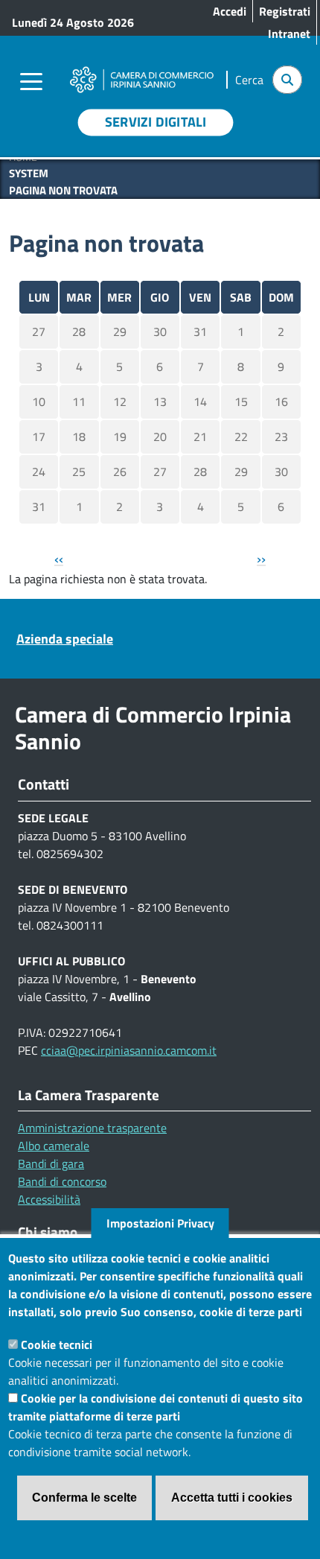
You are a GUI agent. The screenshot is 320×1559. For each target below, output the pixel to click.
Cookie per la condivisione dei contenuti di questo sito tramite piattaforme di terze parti (155, 1407)
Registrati (284, 11)
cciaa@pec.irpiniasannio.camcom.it (129, 1050)
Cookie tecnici (56, 1344)
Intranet (289, 33)
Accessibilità (49, 1199)
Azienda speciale (64, 639)
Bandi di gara (51, 1163)
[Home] (141, 69)
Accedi (229, 11)
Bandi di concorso (62, 1181)
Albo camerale (53, 1146)
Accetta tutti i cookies (231, 1497)
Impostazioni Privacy (160, 1223)
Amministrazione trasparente (92, 1128)
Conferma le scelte (84, 1497)
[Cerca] (287, 80)
